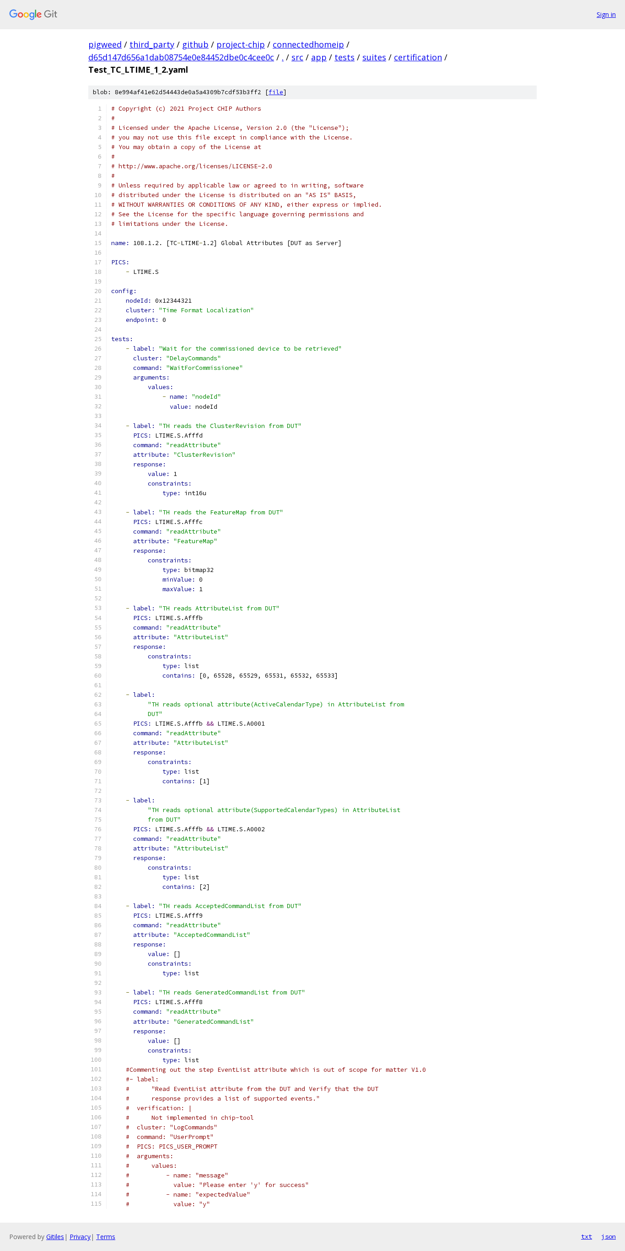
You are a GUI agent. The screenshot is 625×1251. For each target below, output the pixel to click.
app (319, 57)
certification (418, 57)
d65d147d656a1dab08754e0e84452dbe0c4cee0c (181, 57)
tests (344, 57)
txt (586, 1236)
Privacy (80, 1236)
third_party (151, 44)
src (297, 57)
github (195, 44)
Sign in (606, 14)
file (276, 92)
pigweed (105, 44)
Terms (105, 1236)
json (608, 1236)
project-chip (240, 44)
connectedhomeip (308, 44)
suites (374, 57)
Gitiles (55, 1236)
